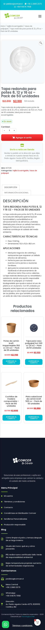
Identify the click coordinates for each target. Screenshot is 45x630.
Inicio (3, 26)
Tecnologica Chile (28, 616)
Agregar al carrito (24, 137)
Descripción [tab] (10, 187)
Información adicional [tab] (16, 192)
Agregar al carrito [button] (11, 362)
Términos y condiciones (22, 625)
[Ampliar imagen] (41, 43)
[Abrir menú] (40, 16)
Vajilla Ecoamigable (15, 26)
